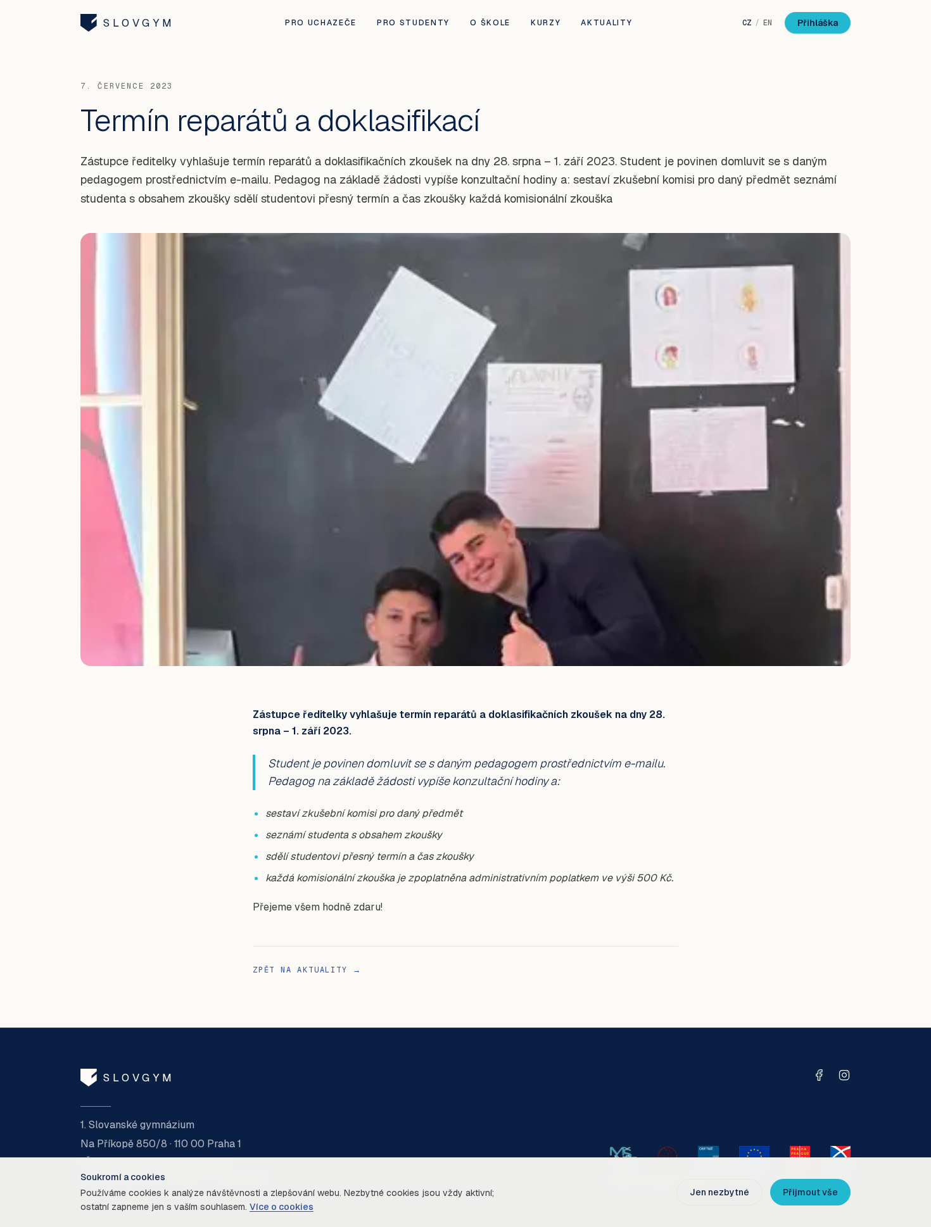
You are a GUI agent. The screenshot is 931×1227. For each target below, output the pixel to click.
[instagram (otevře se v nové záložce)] (844, 1075)
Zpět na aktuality (307, 970)
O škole (490, 23)
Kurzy (545, 23)
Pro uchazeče (321, 23)
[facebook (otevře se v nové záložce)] (819, 1075)
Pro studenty (413, 23)
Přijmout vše (810, 1192)
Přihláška (817, 22)
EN (767, 23)
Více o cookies (282, 1206)
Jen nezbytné (719, 1192)
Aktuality (606, 23)
